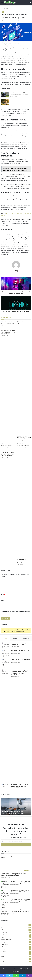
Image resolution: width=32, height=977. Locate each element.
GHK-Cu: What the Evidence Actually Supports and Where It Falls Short (23, 560)
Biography (4, 932)
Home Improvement (7, 939)
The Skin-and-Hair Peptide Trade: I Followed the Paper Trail (24, 437)
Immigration (5, 942)
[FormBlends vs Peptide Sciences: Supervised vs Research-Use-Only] (8, 447)
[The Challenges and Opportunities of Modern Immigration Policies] (6, 663)
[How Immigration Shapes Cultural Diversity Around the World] (6, 654)
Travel (3, 959)
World (3, 925)
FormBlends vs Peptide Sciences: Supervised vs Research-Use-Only (7, 454)
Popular (5, 638)
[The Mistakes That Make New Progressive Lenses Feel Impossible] (8, 325)
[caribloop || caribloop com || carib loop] (10, 2)
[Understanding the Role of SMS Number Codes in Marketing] (6, 787)
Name (3, 594)
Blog (7, 8)
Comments (26, 638)
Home (4, 8)
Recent (15, 638)
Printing (4, 954)
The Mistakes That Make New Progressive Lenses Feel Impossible (8, 332)
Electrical (4, 946)
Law (3, 961)
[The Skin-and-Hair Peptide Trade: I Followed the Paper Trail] (24, 378)
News (3, 949)
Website (3, 606)
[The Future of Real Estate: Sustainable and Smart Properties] (5, 912)
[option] (16, 806)
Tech (3, 927)
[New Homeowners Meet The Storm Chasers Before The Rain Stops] (5, 94)
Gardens (4, 951)
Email (3, 600)
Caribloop (4, 934)
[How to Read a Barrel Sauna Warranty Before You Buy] (5, 102)
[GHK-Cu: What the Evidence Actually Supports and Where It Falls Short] (24, 500)
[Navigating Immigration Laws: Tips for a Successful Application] (5, 885)
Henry (4, 21)
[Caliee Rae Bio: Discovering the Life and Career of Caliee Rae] (6, 645)
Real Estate (5, 944)
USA (3, 937)
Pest (3, 956)
